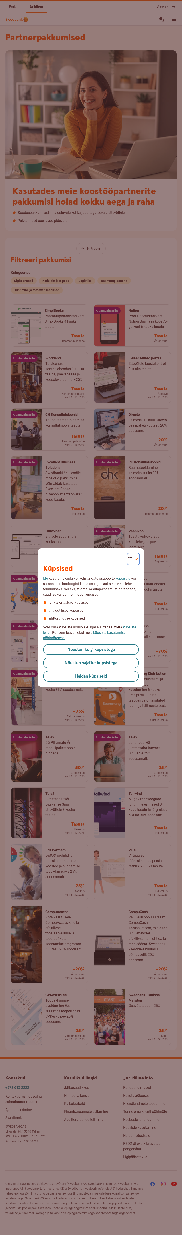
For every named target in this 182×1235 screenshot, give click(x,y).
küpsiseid (122, 578)
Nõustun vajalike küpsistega (91, 663)
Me (45, 578)
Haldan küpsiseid (91, 676)
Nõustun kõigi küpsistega (91, 649)
